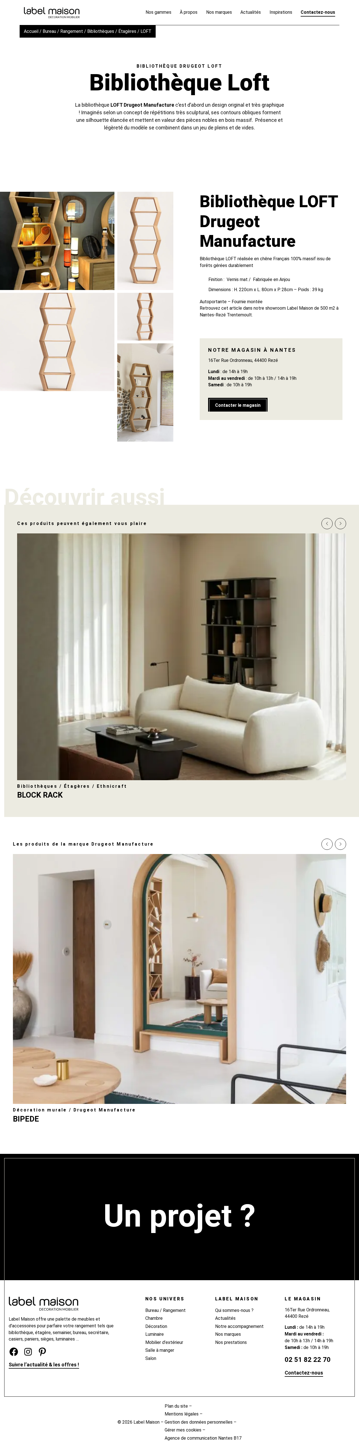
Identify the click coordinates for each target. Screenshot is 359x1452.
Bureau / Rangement (63, 31)
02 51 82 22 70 (308, 1360)
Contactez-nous (304, 1373)
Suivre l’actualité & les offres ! (44, 1364)
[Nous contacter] (179, 1243)
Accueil (31, 31)
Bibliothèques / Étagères (111, 31)
